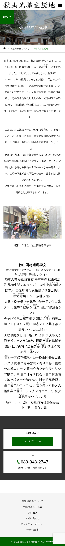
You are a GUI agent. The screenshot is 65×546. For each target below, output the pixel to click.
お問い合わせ (32, 518)
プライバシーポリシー (32, 524)
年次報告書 (33, 529)
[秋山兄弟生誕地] (29, 5)
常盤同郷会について (33, 501)
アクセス (32, 512)
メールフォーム (32, 441)
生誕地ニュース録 (32, 507)
